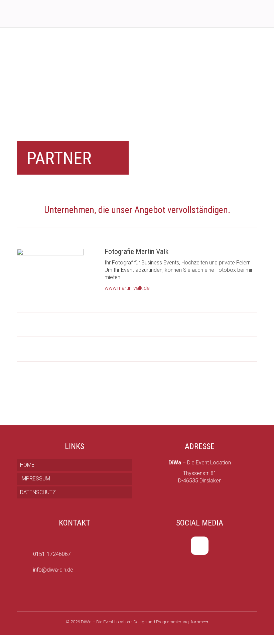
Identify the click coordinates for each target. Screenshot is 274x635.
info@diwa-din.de (53, 570)
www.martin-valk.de (127, 288)
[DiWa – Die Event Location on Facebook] (200, 546)
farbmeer (200, 621)
